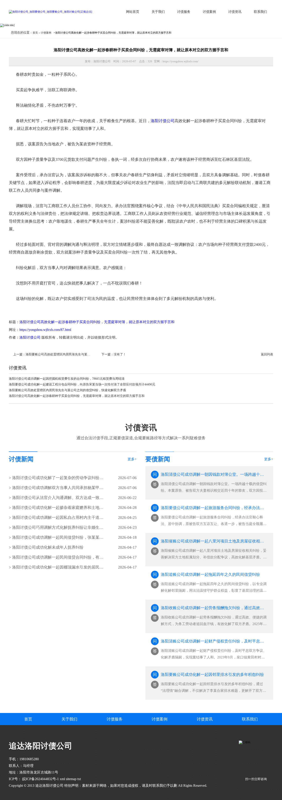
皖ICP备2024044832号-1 (40, 779)
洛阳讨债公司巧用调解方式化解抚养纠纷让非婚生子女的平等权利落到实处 (58, 527)
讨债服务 (183, 11)
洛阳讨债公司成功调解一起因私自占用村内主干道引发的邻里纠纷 (58, 517)
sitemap (71, 779)
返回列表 (267, 354)
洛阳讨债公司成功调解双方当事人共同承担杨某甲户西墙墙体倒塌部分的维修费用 (58, 487)
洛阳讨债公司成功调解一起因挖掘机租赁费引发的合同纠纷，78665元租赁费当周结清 (66, 378)
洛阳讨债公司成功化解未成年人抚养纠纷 (47, 547)
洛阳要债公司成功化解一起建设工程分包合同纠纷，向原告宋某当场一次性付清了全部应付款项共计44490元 (82, 384)
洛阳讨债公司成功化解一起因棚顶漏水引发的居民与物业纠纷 (58, 567)
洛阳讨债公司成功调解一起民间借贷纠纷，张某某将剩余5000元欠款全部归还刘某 (58, 537)
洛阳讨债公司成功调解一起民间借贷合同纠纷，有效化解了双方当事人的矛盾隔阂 (58, 557)
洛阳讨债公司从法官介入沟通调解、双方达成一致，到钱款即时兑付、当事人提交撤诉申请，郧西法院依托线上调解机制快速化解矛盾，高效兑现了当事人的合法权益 (58, 497)
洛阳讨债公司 (162, 121)
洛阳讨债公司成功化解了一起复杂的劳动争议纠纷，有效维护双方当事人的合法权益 (58, 478)
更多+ (132, 459)
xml (62, 779)
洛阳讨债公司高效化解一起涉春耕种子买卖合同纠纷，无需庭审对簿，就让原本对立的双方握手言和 (96, 322)
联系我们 (260, 11)
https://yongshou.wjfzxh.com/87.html (45, 330)
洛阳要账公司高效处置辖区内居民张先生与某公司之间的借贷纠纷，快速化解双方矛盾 (84, 354)
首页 (35, 32)
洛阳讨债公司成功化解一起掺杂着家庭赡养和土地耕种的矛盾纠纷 (58, 507)
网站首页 (132, 11)
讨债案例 (209, 11)
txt (79, 779)
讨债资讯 (234, 11)
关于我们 (158, 11)
